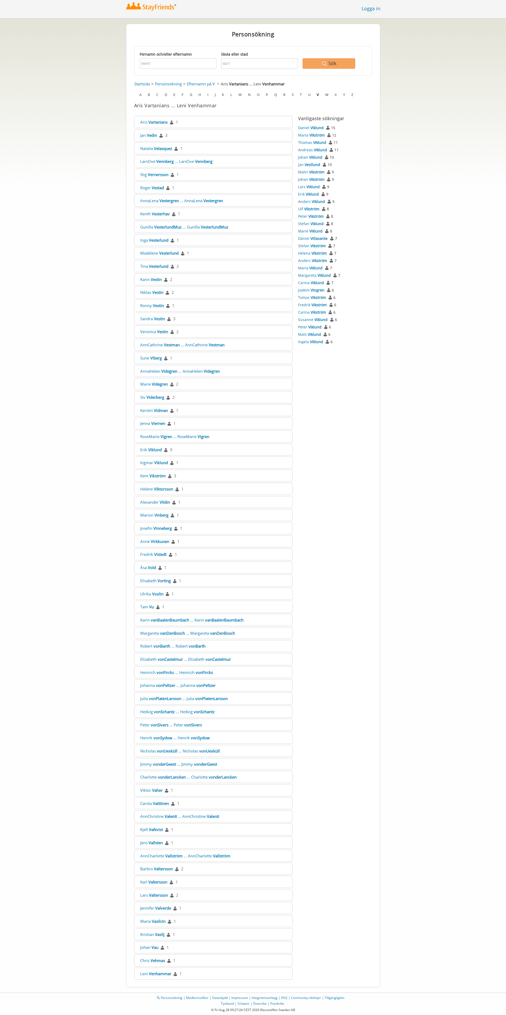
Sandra (152, 318)
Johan (149, 947)
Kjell (151, 829)
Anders (311, 201)
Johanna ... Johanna (178, 685)
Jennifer (155, 908)
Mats (309, 334)
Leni (155, 973)
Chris (152, 960)
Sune (151, 358)
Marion (154, 515)
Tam (147, 606)
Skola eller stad (234, 54)
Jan (148, 135)
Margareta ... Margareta (187, 633)
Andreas (312, 149)
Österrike (260, 1003)
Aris (154, 122)
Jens (151, 842)
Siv (152, 397)
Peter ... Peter (171, 724)
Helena (312, 253)
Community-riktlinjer (306, 997)
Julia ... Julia (184, 698)
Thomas (312, 142)
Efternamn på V (201, 83)
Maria (153, 921)
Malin (311, 171)
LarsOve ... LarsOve (176, 161)
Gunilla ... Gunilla (184, 227)
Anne (154, 541)
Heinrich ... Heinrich (176, 672)
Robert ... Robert (173, 646)
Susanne (313, 319)
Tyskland (227, 1003)
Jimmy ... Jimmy (178, 764)
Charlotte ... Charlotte (188, 777)
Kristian (152, 934)
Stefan (311, 223)
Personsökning (168, 83)
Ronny (152, 305)
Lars (154, 895)
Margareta (314, 275)
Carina (311, 282)
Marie (154, 384)
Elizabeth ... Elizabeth (185, 659)
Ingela (310, 341)
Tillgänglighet (334, 997)
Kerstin (154, 410)
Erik (151, 449)
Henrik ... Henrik (175, 737)
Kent (153, 475)
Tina (154, 266)
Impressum (239, 997)
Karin (151, 279)
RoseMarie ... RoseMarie (174, 436)
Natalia (156, 148)
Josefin (156, 528)
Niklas (151, 292)
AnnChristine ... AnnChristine (179, 816)
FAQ (284, 997)
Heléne (156, 489)
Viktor (151, 790)
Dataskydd (220, 997)
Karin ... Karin (192, 620)
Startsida (142, 83)
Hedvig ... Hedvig (177, 711)
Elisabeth (155, 580)
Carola (154, 803)
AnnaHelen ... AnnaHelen (180, 371)
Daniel (311, 127)
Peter (311, 216)
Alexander (155, 502)
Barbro (156, 868)
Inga (154, 240)
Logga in (371, 8)
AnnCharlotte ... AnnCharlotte (185, 855)
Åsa (148, 567)
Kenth (155, 213)
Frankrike (277, 1003)
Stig (154, 174)
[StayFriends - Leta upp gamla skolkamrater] (151, 6)
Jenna (152, 423)
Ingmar (154, 462)
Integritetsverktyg (265, 997)
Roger (152, 187)
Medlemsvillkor (197, 997)
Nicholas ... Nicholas (180, 751)
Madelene (159, 253)
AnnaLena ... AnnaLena (181, 200)
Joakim (311, 290)
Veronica (154, 331)
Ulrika (151, 593)
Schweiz (243, 1003)
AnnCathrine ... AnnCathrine (182, 344)
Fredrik (153, 554)
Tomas (312, 297)
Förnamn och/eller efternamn (166, 54)
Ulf (308, 208)
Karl (153, 882)
